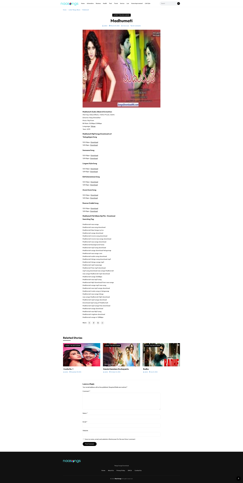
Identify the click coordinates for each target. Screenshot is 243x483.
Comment (86, 391)
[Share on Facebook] (93, 323)
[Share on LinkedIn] (98, 323)
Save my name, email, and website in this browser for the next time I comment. (110, 439)
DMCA (130, 470)
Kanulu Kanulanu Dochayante (116, 369)
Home (83, 3)
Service (122, 3)
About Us (111, 470)
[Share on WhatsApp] (102, 323)
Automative (90, 3)
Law (128, 3)
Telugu (93, 126)
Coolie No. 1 (68, 369)
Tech (110, 3)
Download (94, 142)
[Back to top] (238, 478)
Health (105, 3)
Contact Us (138, 470)
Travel (116, 3)
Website (85, 430)
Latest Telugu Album (74, 10)
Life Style (147, 3)
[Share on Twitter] (89, 323)
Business (98, 3)
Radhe (146, 369)
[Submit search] (178, 3)
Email (85, 422)
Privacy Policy (121, 470)
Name (85, 413)
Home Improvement (137, 3)
